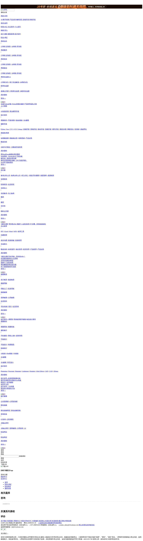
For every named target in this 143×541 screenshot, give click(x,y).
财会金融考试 (5, 410)
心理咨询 (20, 428)
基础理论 (83, 129)
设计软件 (17, 34)
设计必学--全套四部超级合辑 (10, 378)
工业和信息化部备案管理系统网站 (50, 523)
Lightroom (25, 371)
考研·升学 (4, 16)
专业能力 (4, 244)
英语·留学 (4, 23)
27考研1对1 (5, 82)
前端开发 (32, 19)
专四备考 (4, 193)
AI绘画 (3, 353)
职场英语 (4, 184)
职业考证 (4, 432)
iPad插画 (9, 353)
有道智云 (42, 521)
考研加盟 (68, 521)
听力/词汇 (25, 175)
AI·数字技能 (5, 19)
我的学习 (4, 476)
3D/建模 (26, 120)
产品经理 (33, 249)
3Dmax (56, 371)
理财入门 (4, 288)
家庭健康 (4, 292)
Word (11, 231)
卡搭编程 (35, 521)
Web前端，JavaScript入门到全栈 (11, 156)
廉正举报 (61, 521)
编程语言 (19, 19)
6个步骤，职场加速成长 (38, 224)
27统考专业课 (14, 91)
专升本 (3, 206)
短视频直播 (5, 138)
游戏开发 (48, 129)
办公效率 (4, 226)
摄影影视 (11, 34)
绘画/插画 (19, 120)
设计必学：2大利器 (7, 386)
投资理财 (11, 288)
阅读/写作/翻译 (34, 175)
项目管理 (19, 249)
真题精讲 (51, 175)
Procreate (11, 371)
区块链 (77, 129)
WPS (15, 231)
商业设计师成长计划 (8, 388)
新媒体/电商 (5, 133)
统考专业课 (5, 86)
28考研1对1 (24, 82)
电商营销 (21, 138)
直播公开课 (5, 91)
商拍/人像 (11, 335)
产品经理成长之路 (30, 104)
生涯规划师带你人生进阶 (9, 258)
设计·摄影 (4, 34)
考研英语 (4, 59)
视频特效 (11, 327)
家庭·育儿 (4, 30)
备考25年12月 (5, 175)
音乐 (10, 306)
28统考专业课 (24, 91)
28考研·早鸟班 (16, 46)
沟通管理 (4, 235)
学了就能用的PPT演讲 (8, 266)
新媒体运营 (13, 138)
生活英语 (11, 184)
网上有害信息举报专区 (87, 525)
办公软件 (11, 27)
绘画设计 (4, 348)
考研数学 (4, 50)
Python (3, 129)
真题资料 (43, 175)
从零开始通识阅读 (7, 260)
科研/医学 (11, 249)
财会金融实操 (16, 410)
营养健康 (4, 297)
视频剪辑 (4, 327)
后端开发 (26, 19)
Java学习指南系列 (7, 162)
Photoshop (4, 371)
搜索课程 (22, 456)
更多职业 (4, 414)
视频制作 (4, 120)
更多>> (3, 98)
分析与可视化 (5, 147)
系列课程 (4, 95)
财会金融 (4, 405)
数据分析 (4, 142)
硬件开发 (55, 129)
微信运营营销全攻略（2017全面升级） (14, 160)
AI (25, 428)
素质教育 (11, 280)
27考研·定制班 (6, 46)
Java (7, 129)
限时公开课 (5, 211)
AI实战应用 (5, 111)
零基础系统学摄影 (20, 319)
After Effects (40, 371)
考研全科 (4, 41)
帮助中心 (17, 521)
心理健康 (11, 297)
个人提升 (17, 27)
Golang (20, 129)
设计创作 (4, 115)
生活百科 (4, 301)
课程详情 (8, 488)
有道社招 (48, 521)
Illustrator (18, 371)
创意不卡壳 (5, 384)
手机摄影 (4, 335)
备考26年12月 (16, 175)
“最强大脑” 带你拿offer (8, 224)
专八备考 (11, 193)
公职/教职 (10, 419)
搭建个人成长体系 (23, 224)
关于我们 (4, 521)
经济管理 (26, 249)
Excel (6, 231)
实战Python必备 (6, 104)
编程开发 (4, 124)
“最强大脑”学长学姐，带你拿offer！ (13, 256)
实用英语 (4, 179)
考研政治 (4, 68)
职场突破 (11, 240)
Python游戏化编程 (18, 104)
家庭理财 (4, 283)
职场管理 (18, 240)
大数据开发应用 (16, 147)
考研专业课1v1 (6, 77)
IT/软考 (3, 419)
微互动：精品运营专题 (8, 158)
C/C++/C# (13, 129)
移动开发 (41, 129)
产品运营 (13, 19)
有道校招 (55, 521)
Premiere (32, 371)
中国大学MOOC (26, 521)
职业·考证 (4, 37)
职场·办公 (4, 27)
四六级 (3, 170)
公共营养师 (5, 401)
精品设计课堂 (31, 319)
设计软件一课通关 (7, 319)
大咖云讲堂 (5, 423)
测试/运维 (63, 129)
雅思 (2, 197)
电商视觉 (11, 344)
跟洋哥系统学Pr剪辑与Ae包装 (11, 380)
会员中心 (4, 479)
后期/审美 (19, 335)
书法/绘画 (4, 306)
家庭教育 (4, 274)
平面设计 (4, 339)
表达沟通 (4, 240)
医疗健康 (4, 396)
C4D (46, 371)
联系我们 (10, 521)
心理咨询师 (13, 401)
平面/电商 (11, 120)
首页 (6, 482)
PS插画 (16, 353)
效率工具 (21, 231)
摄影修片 (4, 330)
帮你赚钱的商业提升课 (8, 264)
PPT (2, 231)
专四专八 (4, 188)
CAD (51, 371)
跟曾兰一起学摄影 (7, 382)
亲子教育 (4, 280)
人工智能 (4, 106)
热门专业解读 (14, 82)
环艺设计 (10, 362)
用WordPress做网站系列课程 (10, 154)
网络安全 (70, 129)
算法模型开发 (14, 111)
